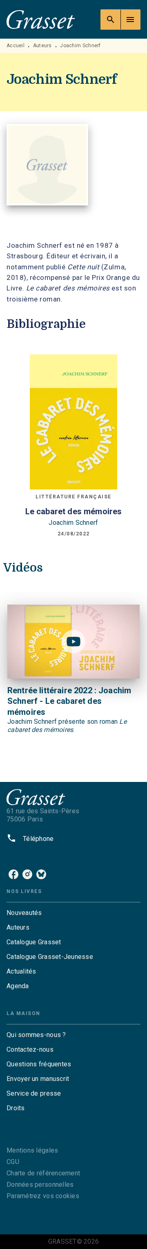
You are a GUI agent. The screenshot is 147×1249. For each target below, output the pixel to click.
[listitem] (13, 874)
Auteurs (42, 45)
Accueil (15, 45)
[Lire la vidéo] (73, 641)
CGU (13, 1162)
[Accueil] (41, 19)
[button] (73, 913)
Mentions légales (32, 1150)
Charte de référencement (43, 1173)
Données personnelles (40, 1184)
